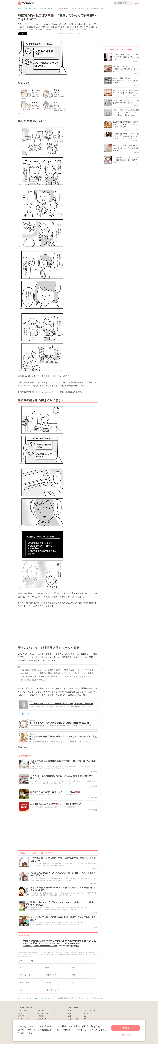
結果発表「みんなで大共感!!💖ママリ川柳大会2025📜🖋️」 (56, 804)
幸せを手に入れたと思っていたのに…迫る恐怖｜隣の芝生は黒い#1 (59, 722)
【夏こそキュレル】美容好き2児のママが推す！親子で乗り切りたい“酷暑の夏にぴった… (63, 762)
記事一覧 (21, 1016)
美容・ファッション (90, 1010)
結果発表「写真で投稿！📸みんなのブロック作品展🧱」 (55, 791)
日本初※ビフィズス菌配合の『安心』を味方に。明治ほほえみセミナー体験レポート (62, 777)
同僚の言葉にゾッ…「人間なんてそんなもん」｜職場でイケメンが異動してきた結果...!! (63, 903)
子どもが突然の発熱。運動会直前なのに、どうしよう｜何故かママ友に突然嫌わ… (63, 737)
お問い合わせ (42, 1019)
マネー (86, 1019)
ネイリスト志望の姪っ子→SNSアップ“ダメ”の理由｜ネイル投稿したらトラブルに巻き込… (63, 888)
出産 (69, 1016)
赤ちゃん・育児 (73, 1019)
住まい (86, 1016)
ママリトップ (22, 1010)
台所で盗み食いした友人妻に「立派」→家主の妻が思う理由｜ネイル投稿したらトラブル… (63, 859)
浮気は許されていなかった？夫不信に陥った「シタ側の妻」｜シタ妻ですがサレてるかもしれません (126, 136)
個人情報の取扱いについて (46, 1013)
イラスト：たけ (25, 713)
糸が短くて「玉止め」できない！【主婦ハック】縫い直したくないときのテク (126, 68)
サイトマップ (22, 1013)
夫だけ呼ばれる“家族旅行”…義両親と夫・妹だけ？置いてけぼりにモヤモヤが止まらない (126, 124)
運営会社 (41, 1010)
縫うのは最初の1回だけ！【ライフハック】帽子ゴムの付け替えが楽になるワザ (126, 80)
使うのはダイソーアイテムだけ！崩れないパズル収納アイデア (126, 101)
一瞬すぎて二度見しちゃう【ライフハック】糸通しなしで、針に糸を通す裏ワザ (126, 147)
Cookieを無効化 (125, 1034)
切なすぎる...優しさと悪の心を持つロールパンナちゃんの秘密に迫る (126, 91)
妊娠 (69, 1013)
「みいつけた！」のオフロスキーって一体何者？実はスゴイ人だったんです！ (126, 56)
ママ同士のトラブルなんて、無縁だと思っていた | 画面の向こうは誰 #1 (61, 703)
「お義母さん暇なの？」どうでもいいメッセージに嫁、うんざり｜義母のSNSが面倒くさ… (63, 874)
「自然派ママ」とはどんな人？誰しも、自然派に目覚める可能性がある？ (126, 159)
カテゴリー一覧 (23, 1019)
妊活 (69, 1010)
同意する (125, 1027)
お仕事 (86, 1013)
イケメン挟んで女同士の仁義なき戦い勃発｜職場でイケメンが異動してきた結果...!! (63, 918)
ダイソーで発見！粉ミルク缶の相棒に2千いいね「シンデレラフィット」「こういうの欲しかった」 (126, 112)
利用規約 (41, 1016)
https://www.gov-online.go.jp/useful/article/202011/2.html (51, 944)
